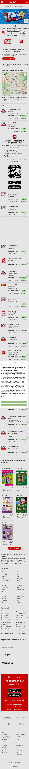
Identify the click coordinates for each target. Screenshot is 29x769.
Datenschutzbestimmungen (20, 362)
